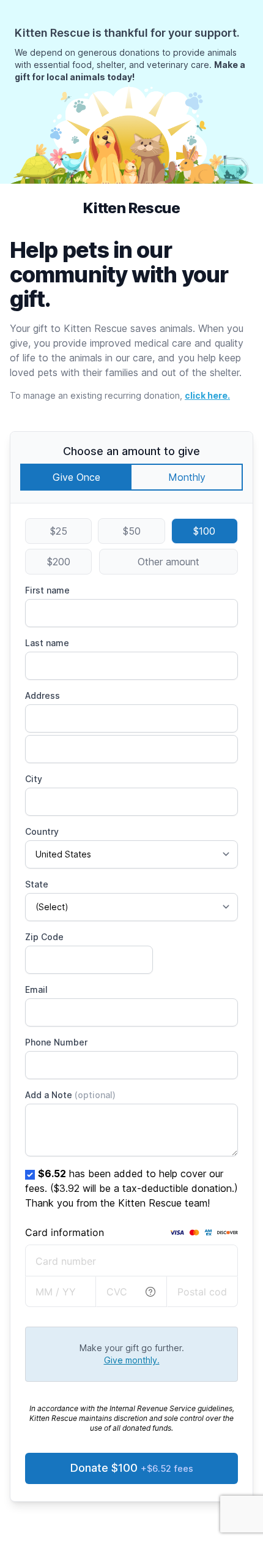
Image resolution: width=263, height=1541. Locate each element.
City (33, 779)
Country (42, 831)
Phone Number (56, 1042)
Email (36, 989)
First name (47, 590)
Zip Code (44, 937)
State (36, 884)
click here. (207, 395)
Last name (47, 643)
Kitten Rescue (131, 208)
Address (42, 695)
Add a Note (70, 1095)
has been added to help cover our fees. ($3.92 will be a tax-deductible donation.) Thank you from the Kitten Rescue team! (131, 1188)
